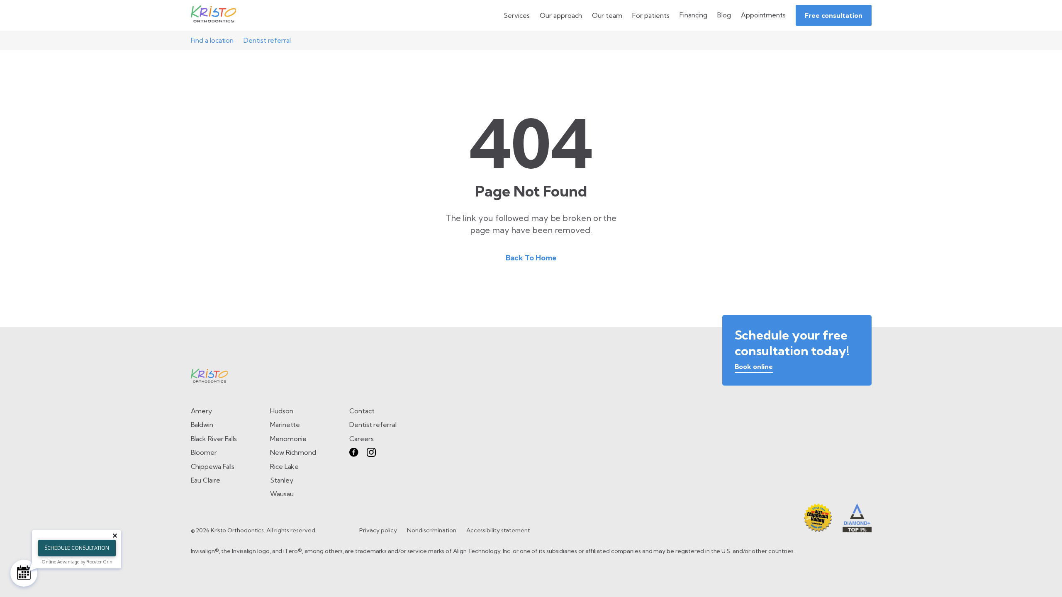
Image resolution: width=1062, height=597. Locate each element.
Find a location (212, 40)
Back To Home (531, 257)
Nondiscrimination (431, 530)
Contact (361, 411)
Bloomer (204, 452)
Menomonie (288, 438)
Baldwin (202, 424)
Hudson (281, 411)
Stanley (281, 480)
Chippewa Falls (213, 466)
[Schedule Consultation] (23, 573)
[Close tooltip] (115, 536)
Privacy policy (378, 530)
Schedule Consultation (76, 548)
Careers (361, 438)
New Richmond (293, 452)
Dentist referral (267, 40)
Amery (201, 411)
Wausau (282, 494)
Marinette (285, 424)
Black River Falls (214, 438)
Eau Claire (205, 480)
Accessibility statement (498, 530)
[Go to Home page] (213, 15)
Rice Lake (284, 466)
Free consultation (833, 15)
